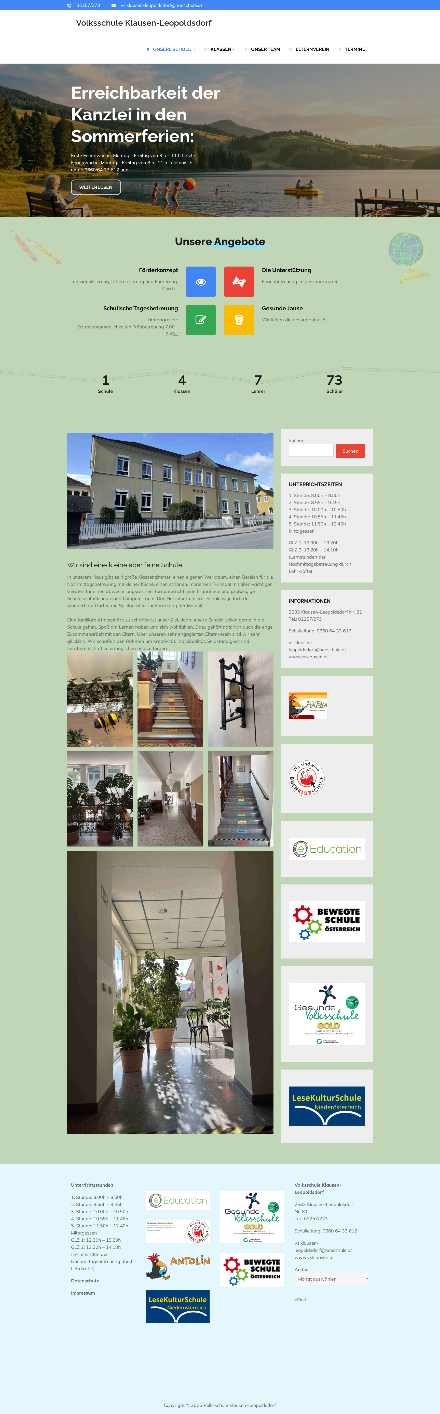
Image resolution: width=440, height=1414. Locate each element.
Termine (355, 49)
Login (300, 1298)
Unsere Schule (172, 49)
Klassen (221, 49)
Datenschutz (85, 1281)
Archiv (301, 1269)
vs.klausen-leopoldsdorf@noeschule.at (160, 5)
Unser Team (265, 49)
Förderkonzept (158, 270)
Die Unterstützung (286, 270)
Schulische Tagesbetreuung (140, 308)
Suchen (297, 440)
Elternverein (312, 49)
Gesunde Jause (282, 308)
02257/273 (87, 5)
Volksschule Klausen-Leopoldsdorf (143, 22)
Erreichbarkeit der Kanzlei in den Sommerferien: (145, 114)
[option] (220, 140)
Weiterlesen (96, 187)
